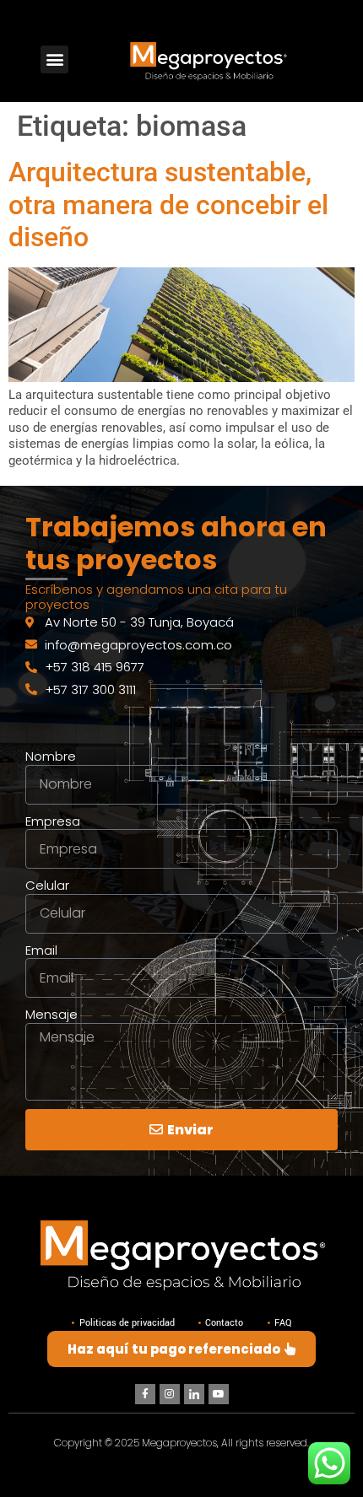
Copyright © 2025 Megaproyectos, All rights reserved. (181, 1442)
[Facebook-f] (145, 1394)
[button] (54, 59)
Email (41, 950)
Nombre (50, 756)
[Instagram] (170, 1394)
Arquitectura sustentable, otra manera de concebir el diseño (168, 204)
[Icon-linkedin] (194, 1394)
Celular (47, 885)
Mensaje (51, 1014)
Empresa (52, 821)
